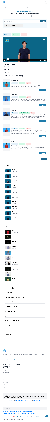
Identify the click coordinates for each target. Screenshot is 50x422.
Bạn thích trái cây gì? (10, 292)
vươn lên (13, 110)
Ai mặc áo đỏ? (8, 334)
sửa (12, 141)
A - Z (4, 384)
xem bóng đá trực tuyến (20, 400)
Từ (9, 7)
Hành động (7, 34)
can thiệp (14, 236)
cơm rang (14, 174)
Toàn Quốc (16, 34)
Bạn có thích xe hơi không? (11, 306)
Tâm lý (13, 230)
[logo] (4, 350)
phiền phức (15, 267)
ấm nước (14, 278)
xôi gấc (14, 190)
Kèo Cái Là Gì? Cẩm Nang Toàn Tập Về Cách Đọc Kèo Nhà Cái (17, 411)
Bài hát (4, 380)
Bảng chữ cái (6, 372)
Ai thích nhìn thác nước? (11, 301)
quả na (14, 246)
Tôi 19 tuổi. (7, 330)
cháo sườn (14, 180)
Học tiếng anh (6, 382)
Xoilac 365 (11, 400)
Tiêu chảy (14, 262)
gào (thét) (14, 94)
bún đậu (14, 196)
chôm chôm (15, 273)
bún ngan (14, 206)
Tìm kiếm (43, 21)
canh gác (14, 125)
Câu (3, 375)
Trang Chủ (5, 7)
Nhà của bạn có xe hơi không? (12, 320)
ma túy (14, 252)
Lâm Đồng (22, 83)
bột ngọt (14, 241)
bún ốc (14, 201)
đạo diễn (14, 169)
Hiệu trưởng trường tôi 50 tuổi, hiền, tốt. (14, 297)
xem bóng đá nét (37, 400)
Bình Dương (23, 97)
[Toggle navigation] (46, 2)
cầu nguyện (14, 80)
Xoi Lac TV (29, 400)
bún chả (14, 211)
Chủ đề (4, 370)
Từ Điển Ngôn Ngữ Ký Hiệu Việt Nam (23, 416)
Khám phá (5, 387)
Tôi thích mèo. (8, 325)
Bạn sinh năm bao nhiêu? (10, 316)
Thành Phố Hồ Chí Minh (25, 112)
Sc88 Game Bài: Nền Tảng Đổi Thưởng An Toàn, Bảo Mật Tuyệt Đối (19, 413)
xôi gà (13, 185)
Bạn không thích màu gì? (10, 311)
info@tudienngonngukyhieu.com (13, 359)
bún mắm (14, 217)
